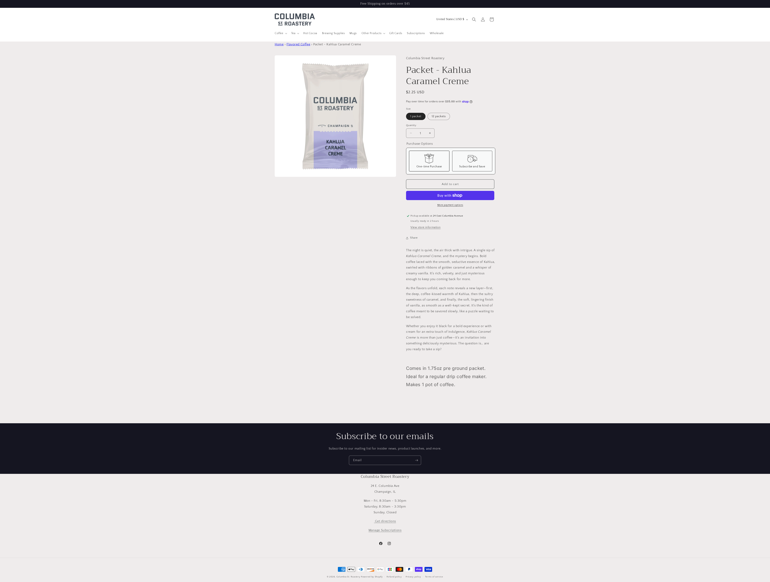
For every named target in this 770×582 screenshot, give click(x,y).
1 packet (415, 116)
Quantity (411, 125)
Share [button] (414, 237)
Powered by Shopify (372, 577)
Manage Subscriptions (385, 530)
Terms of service (434, 576)
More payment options (450, 205)
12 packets (439, 116)
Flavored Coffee (298, 44)
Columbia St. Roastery (348, 577)
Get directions (385, 521)
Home (279, 44)
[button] (280, 33)
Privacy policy (413, 576)
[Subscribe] (416, 460)
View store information (425, 227)
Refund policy (394, 576)
